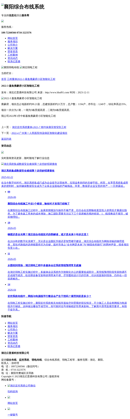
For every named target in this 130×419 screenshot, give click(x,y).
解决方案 (13, 48)
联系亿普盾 (14, 61)
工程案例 (13, 54)
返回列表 (6, 139)
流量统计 (57, 379)
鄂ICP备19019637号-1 (28, 379)
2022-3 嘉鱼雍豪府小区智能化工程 (36, 79)
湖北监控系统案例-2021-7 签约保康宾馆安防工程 (39, 127)
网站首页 (13, 38)
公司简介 (13, 44)
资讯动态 (13, 58)
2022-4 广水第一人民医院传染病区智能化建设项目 (39, 133)
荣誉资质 (13, 51)
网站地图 (46, 379)
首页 (3, 79)
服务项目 (13, 41)
